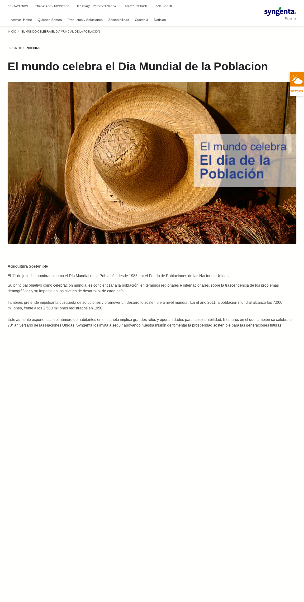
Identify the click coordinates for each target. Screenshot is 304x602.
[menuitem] (21, 19)
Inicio (12, 31)
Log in (163, 6)
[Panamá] (280, 11)
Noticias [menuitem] (160, 20)
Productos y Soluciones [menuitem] (85, 20)
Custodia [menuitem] (141, 20)
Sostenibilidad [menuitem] (118, 20)
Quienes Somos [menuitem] (50, 20)
